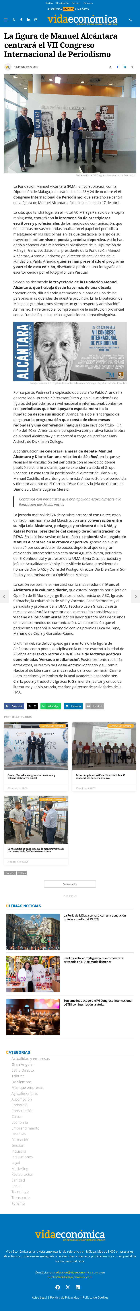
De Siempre (21, 1082)
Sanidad (18, 1180)
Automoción (21, 1099)
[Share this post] (132, 67)
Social (16, 1186)
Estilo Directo (22, 1070)
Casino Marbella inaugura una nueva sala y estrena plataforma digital (31, 776)
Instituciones (22, 1157)
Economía (19, 1122)
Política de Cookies (95, 1297)
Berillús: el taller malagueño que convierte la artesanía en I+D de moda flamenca (93, 960)
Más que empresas (27, 1087)
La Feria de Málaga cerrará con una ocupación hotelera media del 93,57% (95, 917)
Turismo (18, 1203)
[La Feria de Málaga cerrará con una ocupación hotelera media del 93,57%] (33, 932)
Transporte (20, 1197)
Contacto (88, 3)
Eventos (10, 873)
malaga (22, 873)
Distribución (62, 3)
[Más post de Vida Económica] (7, 65)
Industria (18, 1151)
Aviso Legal (39, 1297)
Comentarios (70, 884)
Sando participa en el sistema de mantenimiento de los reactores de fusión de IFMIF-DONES (36, 850)
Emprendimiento (25, 1128)
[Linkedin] (80, 1289)
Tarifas (49, 3)
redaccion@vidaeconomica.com (76, 1272)
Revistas (76, 3)
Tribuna (17, 1076)
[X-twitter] (70, 1289)
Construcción (22, 1110)
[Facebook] (60, 1289)
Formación (20, 1139)
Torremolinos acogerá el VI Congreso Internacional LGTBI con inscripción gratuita (98, 1002)
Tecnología (20, 1191)
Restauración (22, 1174)
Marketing (19, 1168)
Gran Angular (22, 1064)
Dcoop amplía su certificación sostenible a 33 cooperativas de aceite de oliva (100, 776)
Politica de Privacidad (64, 1297)
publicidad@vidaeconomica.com (70, 1277)
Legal (15, 1162)
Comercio (19, 1105)
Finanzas (18, 1134)
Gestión (17, 1145)
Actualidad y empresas (30, 1058)
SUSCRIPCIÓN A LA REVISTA (68, 9)
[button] (14, 706)
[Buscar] (130, 20)
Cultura (17, 1116)
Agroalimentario (24, 1093)
